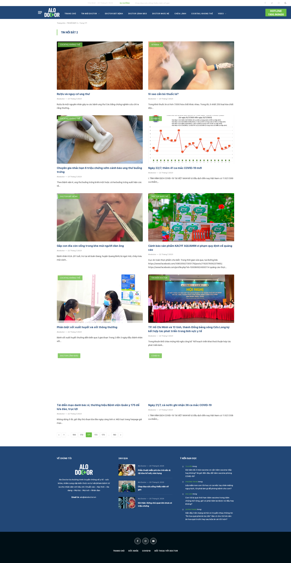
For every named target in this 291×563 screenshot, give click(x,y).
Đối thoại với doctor (166, 551)
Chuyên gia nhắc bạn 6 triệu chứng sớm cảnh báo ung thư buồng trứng (99, 170)
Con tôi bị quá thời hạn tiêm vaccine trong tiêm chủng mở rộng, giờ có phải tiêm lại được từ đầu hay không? (209, 500)
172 (95, 435)
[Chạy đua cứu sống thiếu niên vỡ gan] (127, 486)
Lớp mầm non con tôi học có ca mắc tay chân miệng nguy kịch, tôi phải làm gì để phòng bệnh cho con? (209, 487)
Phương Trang (191, 482)
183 (114, 435)
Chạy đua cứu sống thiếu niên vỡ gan (152, 3)
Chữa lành (180, 14)
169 (74, 435)
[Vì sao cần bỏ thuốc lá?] (191, 65)
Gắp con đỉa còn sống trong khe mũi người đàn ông (90, 246)
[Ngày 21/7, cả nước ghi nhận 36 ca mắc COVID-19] (191, 376)
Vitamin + (156, 44)
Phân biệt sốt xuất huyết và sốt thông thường (87, 327)
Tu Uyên (188, 466)
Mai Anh (188, 494)
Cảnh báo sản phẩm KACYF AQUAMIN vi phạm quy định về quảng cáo (190, 248)
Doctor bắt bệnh (114, 14)
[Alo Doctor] (52, 13)
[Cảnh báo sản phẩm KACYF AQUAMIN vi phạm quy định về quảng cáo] (191, 217)
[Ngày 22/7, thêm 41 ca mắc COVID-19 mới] (191, 139)
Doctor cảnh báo (137, 14)
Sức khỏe (133, 551)
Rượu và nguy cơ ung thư (73, 94)
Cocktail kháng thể (202, 14)
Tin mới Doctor (89, 14)
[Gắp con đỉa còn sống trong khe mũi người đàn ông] (100, 217)
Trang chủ (70, 14)
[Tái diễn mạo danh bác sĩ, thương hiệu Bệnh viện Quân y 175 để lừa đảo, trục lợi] (100, 376)
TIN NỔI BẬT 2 (72, 23)
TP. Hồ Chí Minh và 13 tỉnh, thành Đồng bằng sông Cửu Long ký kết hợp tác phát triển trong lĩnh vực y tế (188, 329)
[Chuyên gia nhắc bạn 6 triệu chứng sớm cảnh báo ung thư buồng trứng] (100, 139)
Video (221, 14)
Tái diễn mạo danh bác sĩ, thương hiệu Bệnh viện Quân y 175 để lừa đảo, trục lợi (98, 407)
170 (81, 435)
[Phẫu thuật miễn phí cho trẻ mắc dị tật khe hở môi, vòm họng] (127, 470)
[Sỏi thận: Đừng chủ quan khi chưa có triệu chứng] (127, 502)
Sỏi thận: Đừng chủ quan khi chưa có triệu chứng (155, 504)
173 (103, 435)
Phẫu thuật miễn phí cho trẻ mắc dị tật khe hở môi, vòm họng (154, 471)
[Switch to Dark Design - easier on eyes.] (285, 3)
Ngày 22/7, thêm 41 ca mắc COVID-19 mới (175, 168)
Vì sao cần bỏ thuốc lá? (163, 94)
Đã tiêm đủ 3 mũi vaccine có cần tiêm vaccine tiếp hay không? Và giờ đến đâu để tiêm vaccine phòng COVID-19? (208, 473)
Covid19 (155, 118)
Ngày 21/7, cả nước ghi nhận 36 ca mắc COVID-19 (180, 405)
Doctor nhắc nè (160, 14)
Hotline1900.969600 (276, 12)
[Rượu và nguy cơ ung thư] (100, 65)
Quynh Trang (191, 509)
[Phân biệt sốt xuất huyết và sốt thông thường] (100, 299)
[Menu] (40, 12)
